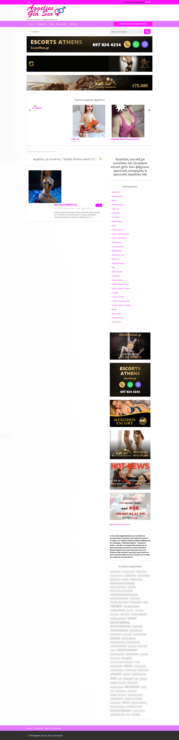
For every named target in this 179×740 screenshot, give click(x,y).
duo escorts (139, 610)
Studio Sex (116, 259)
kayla (137, 662)
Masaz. (128, 665)
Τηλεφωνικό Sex (117, 318)
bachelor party (134, 598)
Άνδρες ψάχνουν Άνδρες (120, 284)
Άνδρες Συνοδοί (117, 280)
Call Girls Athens (118, 205)
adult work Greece (128, 572)
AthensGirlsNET (117, 196)
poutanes (116, 674)
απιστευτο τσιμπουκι (118, 707)
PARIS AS (36, 139)
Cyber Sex (115, 209)
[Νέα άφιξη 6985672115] (45, 202)
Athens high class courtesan (121, 591)
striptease (143, 679)
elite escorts (114, 614)
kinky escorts (116, 666)
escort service (118, 642)
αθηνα (125, 702)
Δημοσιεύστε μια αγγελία (133, 24)
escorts (115, 638)
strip (136, 679)
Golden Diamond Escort (120, 234)
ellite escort (125, 614)
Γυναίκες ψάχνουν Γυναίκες (121, 305)
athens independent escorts (124, 594)
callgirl (78, 208)
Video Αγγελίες (117, 272)
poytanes (126, 674)
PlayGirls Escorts (118, 255)
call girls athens (131, 606)
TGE (113, 267)
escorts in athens (118, 646)
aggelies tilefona (143, 576)
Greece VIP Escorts (119, 238)
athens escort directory (122, 583)
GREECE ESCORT (127, 650)
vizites (143, 687)
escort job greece (140, 634)
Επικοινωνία (62, 24)
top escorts (132, 683)
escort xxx (142, 646)
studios (114, 683)
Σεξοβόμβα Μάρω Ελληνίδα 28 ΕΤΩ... (86, 139)
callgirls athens (118, 610)
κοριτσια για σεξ (117, 714)
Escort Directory (121, 626)
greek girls (144, 654)
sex (114, 678)
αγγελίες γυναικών (135, 695)
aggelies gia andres (117, 576)
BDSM (114, 200)
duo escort (130, 610)
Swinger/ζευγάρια (118, 263)
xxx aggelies (121, 691)
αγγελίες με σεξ (117, 699)
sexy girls (128, 679)
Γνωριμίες (115, 293)
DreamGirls (116, 213)
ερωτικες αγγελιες (138, 711)
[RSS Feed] (29, 2)
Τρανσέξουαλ (116, 322)
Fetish (114, 226)
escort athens (120, 622)
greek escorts (132, 654)
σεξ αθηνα (135, 715)
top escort (122, 683)
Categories (41, 24)
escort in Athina (116, 634)
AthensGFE (116, 192)
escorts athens (128, 638)
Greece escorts (117, 654)
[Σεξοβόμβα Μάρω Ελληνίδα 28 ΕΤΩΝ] (90, 137)
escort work (132, 646)
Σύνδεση (148, 2)
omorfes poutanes (117, 670)
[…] (91, 217)
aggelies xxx (116, 579)
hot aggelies (126, 658)
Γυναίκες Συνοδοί (118, 297)
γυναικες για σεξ (134, 706)
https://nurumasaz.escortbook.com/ (122, 662)
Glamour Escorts (118, 230)
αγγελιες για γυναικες (133, 699)
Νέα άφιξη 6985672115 (65, 205)
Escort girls (116, 217)
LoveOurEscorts (117, 247)
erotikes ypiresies (118, 619)
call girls (116, 606)
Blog (51, 24)
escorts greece (133, 642)
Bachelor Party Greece (119, 602)
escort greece (119, 630)
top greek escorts (117, 687)
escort (132, 618)
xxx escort (132, 691)
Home (31, 24)
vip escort (132, 686)
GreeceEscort (116, 242)
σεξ (127, 715)
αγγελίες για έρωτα (118, 695)
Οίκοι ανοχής (116, 314)
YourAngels (116, 276)
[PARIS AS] (51, 137)
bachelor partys (136, 602)
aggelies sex (130, 575)
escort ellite (137, 626)
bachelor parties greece (119, 598)
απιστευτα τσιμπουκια (139, 703)
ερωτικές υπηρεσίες (121, 710)
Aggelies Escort (141, 572)
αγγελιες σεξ (115, 703)
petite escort (143, 670)
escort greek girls (136, 630)
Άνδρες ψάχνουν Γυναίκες (121, 288)
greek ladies (115, 658)
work (112, 691)
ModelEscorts (116, 251)
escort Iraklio (127, 634)
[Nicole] (129, 137)
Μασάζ (114, 309)
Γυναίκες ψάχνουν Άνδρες (66, 208)
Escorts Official (117, 221)
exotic (113, 650)
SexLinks (73, 24)
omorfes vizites (130, 670)
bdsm (145, 602)
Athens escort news (118, 587)
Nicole (112, 139)
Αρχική (29, 151)
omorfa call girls (140, 666)
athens (126, 579)
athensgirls (131, 587)
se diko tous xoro (139, 674)
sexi (120, 679)
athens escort (136, 579)
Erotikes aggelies (139, 614)
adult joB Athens (116, 572)
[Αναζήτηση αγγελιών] (147, 31)
